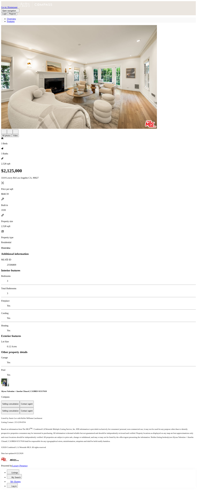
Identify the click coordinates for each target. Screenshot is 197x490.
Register (12, 14)
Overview (11, 19)
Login (4, 14)
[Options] (4, 131)
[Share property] (15, 131)
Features (11, 21)
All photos (6, 136)
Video (15, 136)
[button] (98, 77)
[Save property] (10, 131)
